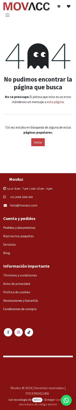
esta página (55, 102)
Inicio (38, 142)
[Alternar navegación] (7, 15)
